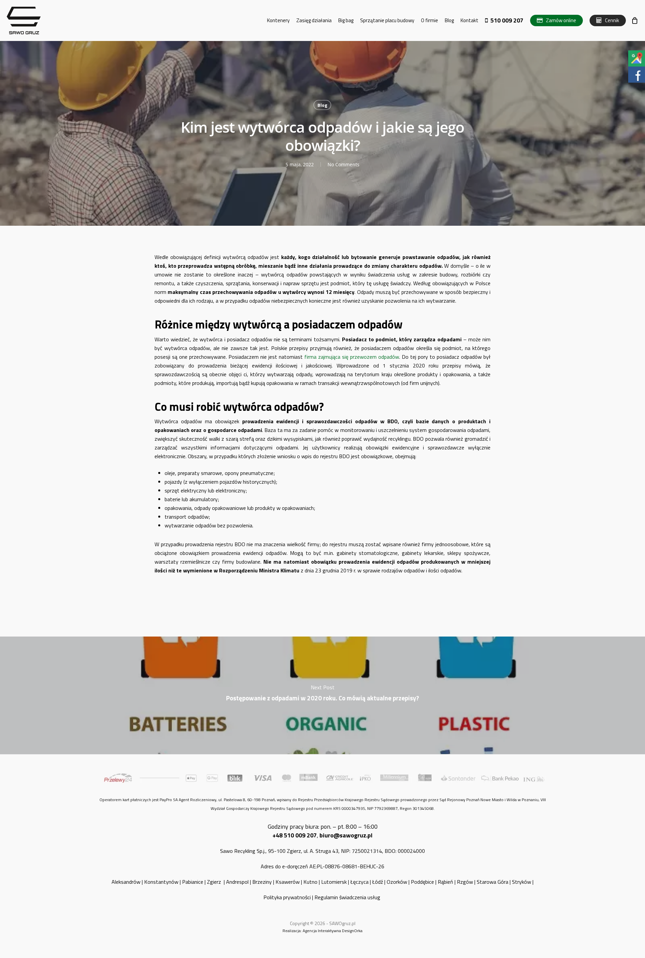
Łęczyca (359, 882)
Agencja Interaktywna (322, 930)
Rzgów (465, 882)
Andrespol (237, 882)
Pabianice (192, 882)
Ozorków (397, 882)
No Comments (343, 164)
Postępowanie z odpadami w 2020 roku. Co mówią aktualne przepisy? (322, 695)
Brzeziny (262, 882)
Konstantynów (161, 882)
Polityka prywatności (287, 897)
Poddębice (422, 882)
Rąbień (445, 882)
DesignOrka (352, 930)
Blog (322, 104)
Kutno (310, 882)
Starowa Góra (492, 882)
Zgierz (214, 882)
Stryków (521, 882)
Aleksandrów (126, 882)
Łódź (377, 882)
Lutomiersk (334, 882)
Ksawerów (287, 882)
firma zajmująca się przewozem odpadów (351, 357)
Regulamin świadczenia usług (348, 897)
